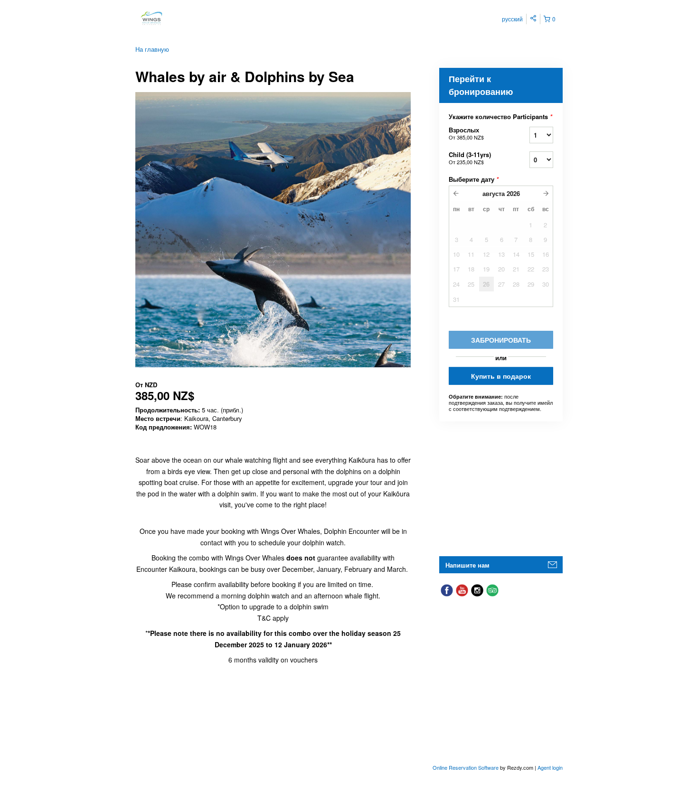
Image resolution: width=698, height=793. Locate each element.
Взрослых (466, 133)
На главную (152, 49)
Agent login (550, 767)
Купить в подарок (501, 376)
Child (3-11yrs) (470, 158)
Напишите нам (467, 564)
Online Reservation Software (466, 767)
